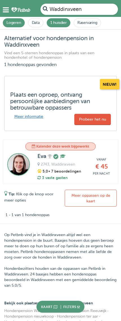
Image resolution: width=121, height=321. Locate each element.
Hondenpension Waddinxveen (31, 311)
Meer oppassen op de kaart (90, 198)
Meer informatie (28, 116)
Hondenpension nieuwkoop (29, 316)
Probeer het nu (92, 119)
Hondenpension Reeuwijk (83, 311)
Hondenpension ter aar (77, 316)
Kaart (47, 307)
